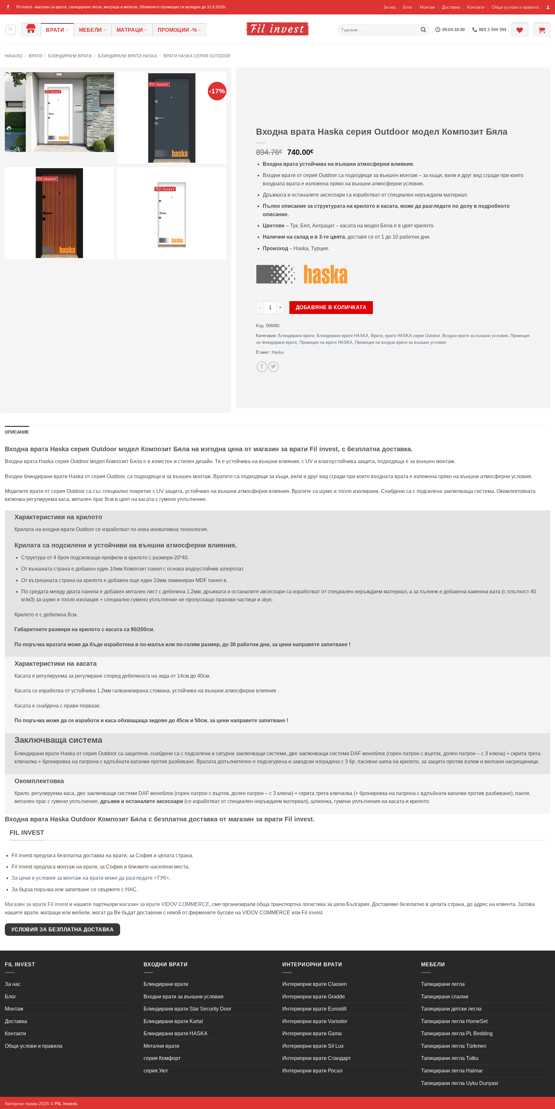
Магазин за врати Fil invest (36, 904)
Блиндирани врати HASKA (127, 56)
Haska (278, 352)
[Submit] (423, 29)
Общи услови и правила (515, 7)
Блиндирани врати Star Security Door (187, 1009)
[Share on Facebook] (262, 366)
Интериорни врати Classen (314, 984)
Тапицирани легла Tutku (450, 1058)
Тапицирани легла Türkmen (453, 1046)
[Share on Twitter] (273, 366)
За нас (389, 7)
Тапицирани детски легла (451, 1009)
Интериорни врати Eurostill (314, 1009)
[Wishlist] (519, 29)
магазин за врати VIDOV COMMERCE (164, 904)
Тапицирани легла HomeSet (454, 1021)
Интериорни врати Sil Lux (313, 1046)
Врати (55, 30)
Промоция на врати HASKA (325, 342)
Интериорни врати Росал (312, 1070)
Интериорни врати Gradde (313, 996)
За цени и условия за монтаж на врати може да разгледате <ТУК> (90, 878)
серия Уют (156, 1070)
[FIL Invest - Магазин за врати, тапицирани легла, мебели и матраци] (277, 28)
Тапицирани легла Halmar (452, 1070)
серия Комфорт (162, 1058)
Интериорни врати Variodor (314, 1021)
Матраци (130, 30)
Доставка (451, 7)
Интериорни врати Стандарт (316, 1058)
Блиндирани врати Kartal (173, 1021)
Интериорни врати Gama (312, 1033)
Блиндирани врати (70, 56)
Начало (13, 56)
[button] (548, 7)
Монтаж (427, 7)
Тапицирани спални (444, 996)
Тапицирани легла (443, 984)
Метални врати (161, 1046)
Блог (407, 7)
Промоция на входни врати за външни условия (400, 342)
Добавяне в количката (331, 307)
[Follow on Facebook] (8, 7)
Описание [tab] (17, 432)
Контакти (475, 7)
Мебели (90, 30)
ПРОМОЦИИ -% (177, 30)
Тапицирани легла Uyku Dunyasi (459, 1083)
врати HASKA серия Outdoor (196, 56)
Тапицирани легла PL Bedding (457, 1033)
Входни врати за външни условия (475, 335)
